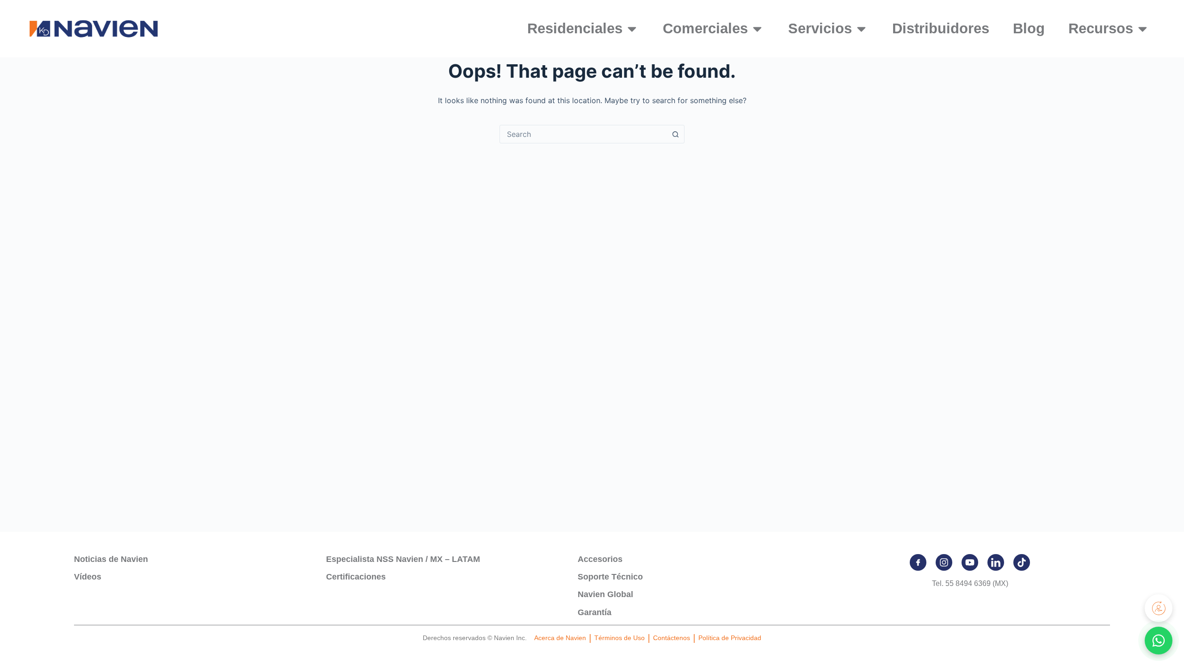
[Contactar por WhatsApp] (1158, 640)
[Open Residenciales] (632, 28)
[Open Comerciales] (757, 28)
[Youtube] (970, 562)
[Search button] (675, 134)
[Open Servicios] (861, 28)
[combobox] (583, 134)
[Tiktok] (1021, 562)
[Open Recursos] (1142, 28)
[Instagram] (944, 562)
